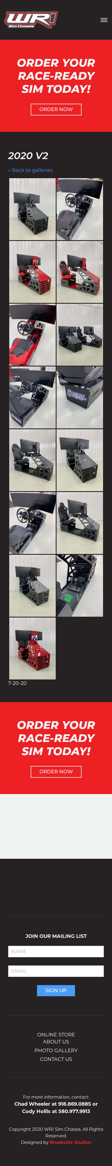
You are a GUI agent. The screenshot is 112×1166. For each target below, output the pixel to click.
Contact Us (56, 1059)
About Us (56, 1042)
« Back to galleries (30, 170)
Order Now (56, 109)
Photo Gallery (56, 1051)
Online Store (56, 1035)
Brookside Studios (70, 1142)
